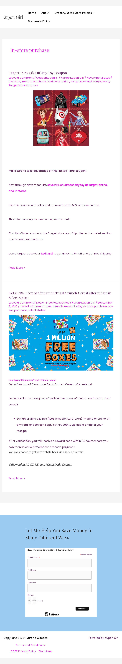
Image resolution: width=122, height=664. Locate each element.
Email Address (34, 557)
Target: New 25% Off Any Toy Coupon (38, 72)
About (45, 13)
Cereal (24, 306)
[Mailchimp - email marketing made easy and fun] (51, 616)
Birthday (31, 595)
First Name (32, 570)
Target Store (101, 81)
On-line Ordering (58, 81)
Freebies (51, 302)
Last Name (32, 582)
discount (14, 81)
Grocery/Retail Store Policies (73, 13)
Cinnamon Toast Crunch (46, 306)
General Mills (72, 306)
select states (36, 310)
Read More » (17, 267)
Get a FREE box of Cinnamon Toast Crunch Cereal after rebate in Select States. (60, 295)
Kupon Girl (12, 17)
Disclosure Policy (39, 21)
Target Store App (20, 85)
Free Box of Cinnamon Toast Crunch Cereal (32, 380)
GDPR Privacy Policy (23, 651)
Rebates (63, 302)
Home (32, 13)
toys (35, 85)
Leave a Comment (21, 78)
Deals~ (53, 78)
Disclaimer (45, 651)
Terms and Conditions (30, 645)
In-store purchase (33, 81)
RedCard (47, 253)
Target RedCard (81, 81)
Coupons (42, 78)
